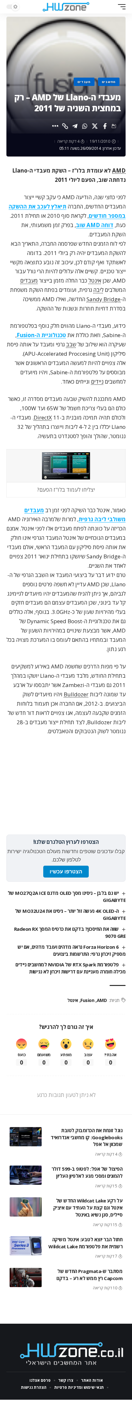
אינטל (94, 280)
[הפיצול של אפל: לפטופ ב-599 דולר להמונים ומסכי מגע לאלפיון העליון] (26, 1175)
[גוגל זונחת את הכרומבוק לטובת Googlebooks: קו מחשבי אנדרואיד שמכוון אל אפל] (26, 1136)
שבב (71, 344)
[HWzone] (66, 7)
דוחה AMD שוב (94, 225)
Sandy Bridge (103, 299)
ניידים (97, 381)
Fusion (87, 1000)
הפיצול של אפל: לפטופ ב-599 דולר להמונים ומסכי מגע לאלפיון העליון (87, 1172)
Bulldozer (76, 694)
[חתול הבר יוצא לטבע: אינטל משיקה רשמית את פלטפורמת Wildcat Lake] (26, 1245)
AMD (119, 170)
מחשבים (109, 82)
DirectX (43, 417)
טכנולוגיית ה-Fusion (41, 335)
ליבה (98, 289)
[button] (120, 6)
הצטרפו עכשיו (66, 871)
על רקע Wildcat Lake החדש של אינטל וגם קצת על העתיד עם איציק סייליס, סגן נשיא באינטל (88, 1207)
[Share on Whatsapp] (84, 126)
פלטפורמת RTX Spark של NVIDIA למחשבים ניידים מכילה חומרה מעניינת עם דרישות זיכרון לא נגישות (70, 968)
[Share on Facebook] (104, 126)
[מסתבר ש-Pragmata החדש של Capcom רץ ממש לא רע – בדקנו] (26, 1277)
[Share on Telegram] (74, 126)
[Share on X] (94, 126)
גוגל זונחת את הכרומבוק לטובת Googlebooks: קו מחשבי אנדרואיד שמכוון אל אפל (86, 1137)
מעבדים (84, 82)
